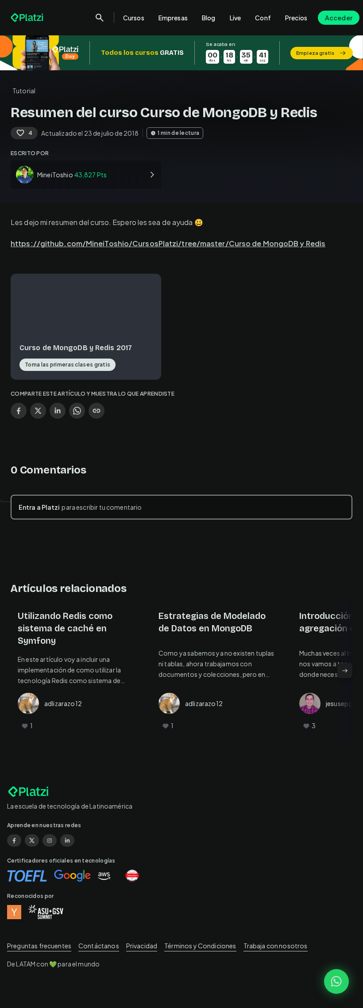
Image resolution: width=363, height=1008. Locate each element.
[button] (181, 52)
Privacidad (142, 946)
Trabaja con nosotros (275, 946)
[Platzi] (28, 18)
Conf (263, 18)
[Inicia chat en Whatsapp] (336, 981)
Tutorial (23, 91)
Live (235, 18)
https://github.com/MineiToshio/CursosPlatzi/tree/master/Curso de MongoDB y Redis (168, 243)
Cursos (133, 18)
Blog (209, 18)
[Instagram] (49, 840)
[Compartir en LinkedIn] (58, 411)
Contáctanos (98, 946)
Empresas (173, 18)
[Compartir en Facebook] (19, 411)
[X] (32, 840)
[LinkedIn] (67, 840)
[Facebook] (14, 840)
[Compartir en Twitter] (38, 411)
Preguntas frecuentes (39, 946)
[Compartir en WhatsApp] (77, 411)
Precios (296, 18)
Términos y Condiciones (200, 946)
